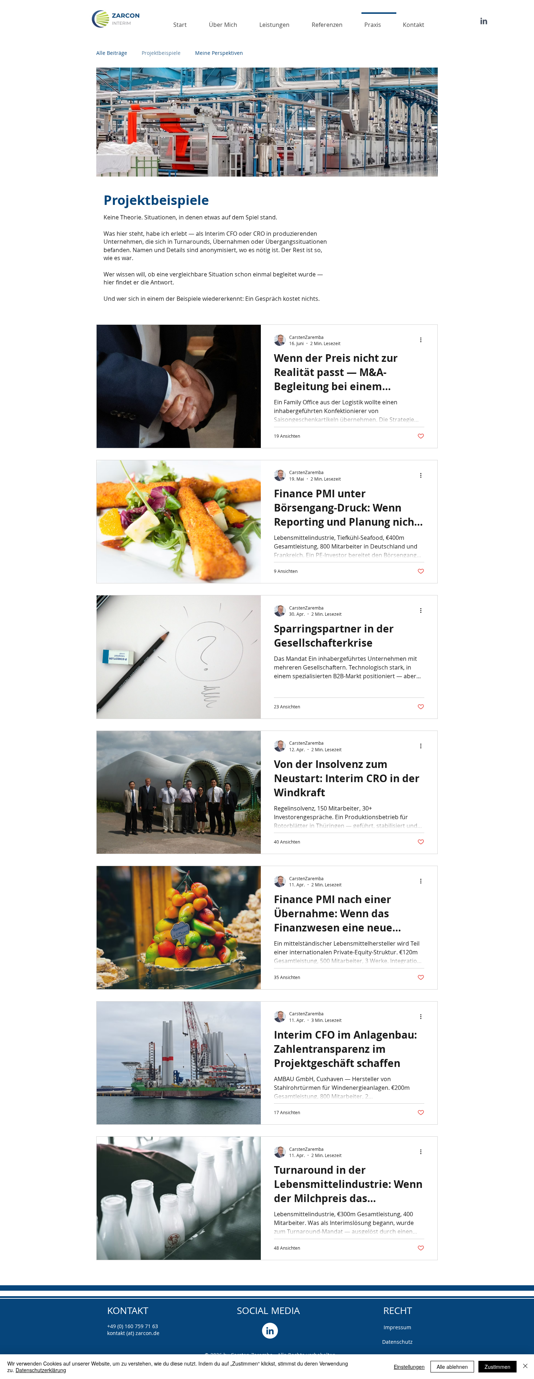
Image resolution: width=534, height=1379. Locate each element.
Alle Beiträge (111, 52)
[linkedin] (270, 1331)
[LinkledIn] (483, 21)
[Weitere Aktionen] (423, 340)
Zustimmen (497, 1366)
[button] (281, 21)
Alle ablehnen (452, 1366)
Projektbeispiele (161, 52)
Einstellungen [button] (409, 1366)
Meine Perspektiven (219, 52)
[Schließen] (525, 1366)
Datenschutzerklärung (41, 1370)
